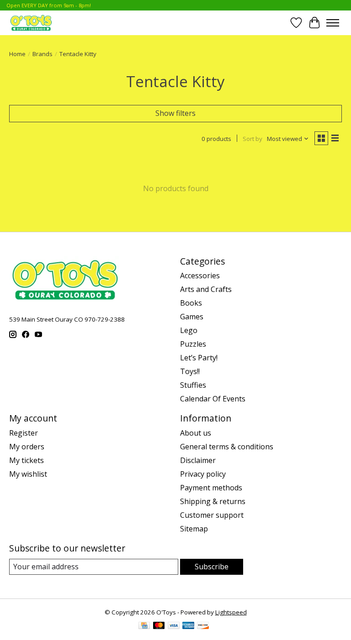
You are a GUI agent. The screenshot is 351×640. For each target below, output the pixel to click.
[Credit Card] (144, 626)
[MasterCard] (159, 626)
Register (23, 433)
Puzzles (193, 344)
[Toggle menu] (333, 23)
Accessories (200, 276)
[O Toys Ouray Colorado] (31, 22)
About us (195, 433)
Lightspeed (231, 612)
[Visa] (174, 626)
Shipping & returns (212, 501)
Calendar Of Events (212, 399)
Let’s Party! (199, 358)
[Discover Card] (203, 626)
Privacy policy (203, 474)
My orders (26, 447)
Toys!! (190, 371)
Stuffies (193, 385)
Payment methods (211, 488)
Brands (42, 54)
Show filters (175, 113)
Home (17, 54)
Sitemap (194, 529)
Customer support (212, 515)
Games (191, 317)
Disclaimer (198, 460)
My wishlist (28, 474)
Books (191, 303)
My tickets (26, 460)
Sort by (252, 139)
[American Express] (188, 626)
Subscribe (212, 567)
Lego (188, 330)
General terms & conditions (226, 447)
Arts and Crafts (206, 289)
